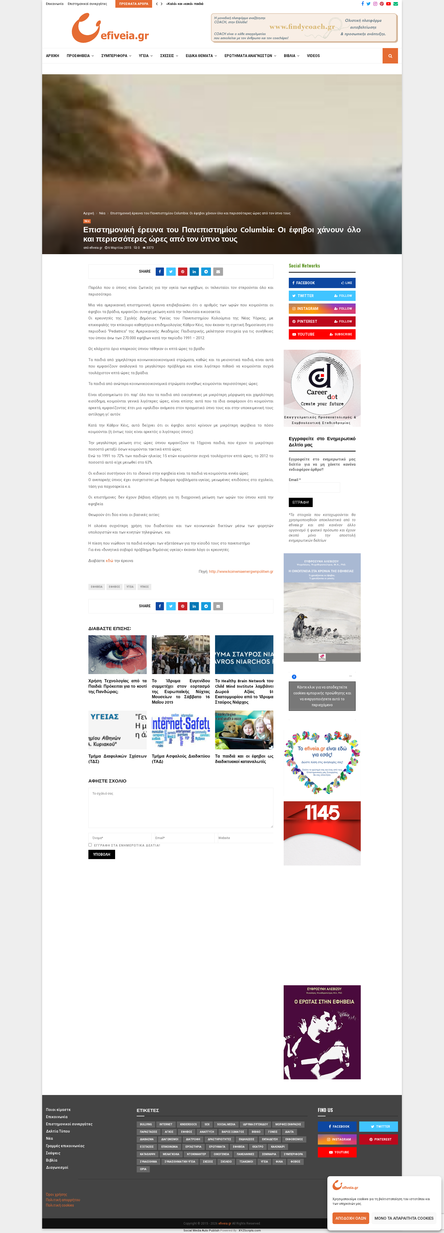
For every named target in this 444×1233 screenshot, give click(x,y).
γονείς (273, 1131)
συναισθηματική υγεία (180, 1161)
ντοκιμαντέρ (196, 1154)
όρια (143, 1169)
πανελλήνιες (245, 1154)
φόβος (295, 1161)
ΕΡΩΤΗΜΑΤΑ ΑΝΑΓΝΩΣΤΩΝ (248, 56)
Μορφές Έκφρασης (288, 1124)
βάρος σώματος (233, 1131)
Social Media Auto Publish (201, 1230)
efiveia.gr (95, 248)
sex (207, 1124)
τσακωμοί (246, 1161)
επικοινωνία (169, 1146)
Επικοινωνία (54, 4)
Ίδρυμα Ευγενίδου (255, 1124)
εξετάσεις (147, 1146)
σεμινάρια (269, 1154)
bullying (146, 1124)
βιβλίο (256, 1131)
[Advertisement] (337, 924)
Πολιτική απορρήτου (63, 1200)
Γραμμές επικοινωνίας (65, 1146)
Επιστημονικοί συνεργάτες (87, 4)
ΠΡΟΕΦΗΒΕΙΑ (78, 56)
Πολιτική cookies (60, 1205)
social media (226, 1124)
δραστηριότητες (219, 1139)
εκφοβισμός (294, 1139)
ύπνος (144, 586)
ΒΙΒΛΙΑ (289, 56)
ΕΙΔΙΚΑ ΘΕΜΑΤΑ (199, 56)
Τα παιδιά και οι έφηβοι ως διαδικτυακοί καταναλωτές (244, 759)
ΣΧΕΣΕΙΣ (167, 56)
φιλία (279, 1161)
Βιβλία (51, 1160)
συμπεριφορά (293, 1154)
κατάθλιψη (147, 1154)
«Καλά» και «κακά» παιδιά (184, 3)
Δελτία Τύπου (58, 1131)
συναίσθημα (148, 1161)
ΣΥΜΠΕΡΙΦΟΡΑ (114, 56)
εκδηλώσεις (246, 1139)
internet (166, 1124)
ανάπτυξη (207, 1131)
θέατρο (257, 1146)
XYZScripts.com (250, 1230)
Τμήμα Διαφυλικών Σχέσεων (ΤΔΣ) (117, 759)
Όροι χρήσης (56, 1194)
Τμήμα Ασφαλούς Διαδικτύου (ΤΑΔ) (181, 759)
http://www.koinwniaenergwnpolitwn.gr (241, 571)
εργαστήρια (193, 1146)
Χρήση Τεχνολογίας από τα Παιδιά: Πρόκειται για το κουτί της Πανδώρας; (117, 686)
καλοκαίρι (278, 1146)
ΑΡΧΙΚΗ (52, 56)
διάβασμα (147, 1139)
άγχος (169, 1131)
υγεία (130, 586)
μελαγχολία (171, 1154)
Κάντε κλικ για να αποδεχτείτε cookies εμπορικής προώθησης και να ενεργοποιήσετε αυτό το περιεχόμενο (322, 696)
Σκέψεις (53, 1153)
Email (295, 480)
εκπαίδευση (270, 1139)
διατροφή (193, 1139)
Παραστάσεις (148, 1131)
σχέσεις (208, 1161)
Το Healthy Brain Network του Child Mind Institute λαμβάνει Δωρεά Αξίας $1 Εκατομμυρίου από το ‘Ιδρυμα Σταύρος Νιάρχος (244, 692)
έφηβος (114, 586)
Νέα (87, 221)
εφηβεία (97, 586)
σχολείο (226, 1161)
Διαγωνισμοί (57, 1167)
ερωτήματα (217, 1146)
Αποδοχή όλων (351, 1218)
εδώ (109, 560)
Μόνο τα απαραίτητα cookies (404, 1218)
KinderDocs (188, 1124)
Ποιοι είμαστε (58, 1110)
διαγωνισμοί (169, 1139)
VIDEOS (313, 56)
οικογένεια (221, 1154)
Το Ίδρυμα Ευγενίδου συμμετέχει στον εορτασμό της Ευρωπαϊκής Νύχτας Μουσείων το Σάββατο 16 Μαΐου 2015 (181, 692)
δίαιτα (289, 1131)
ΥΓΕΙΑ (144, 56)
